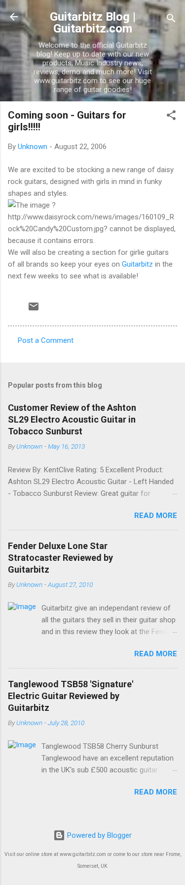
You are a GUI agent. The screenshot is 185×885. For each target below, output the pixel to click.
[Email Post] (33, 309)
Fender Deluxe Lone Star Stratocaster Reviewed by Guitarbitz (60, 558)
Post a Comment (46, 340)
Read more (155, 515)
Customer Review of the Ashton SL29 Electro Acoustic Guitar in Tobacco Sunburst (72, 419)
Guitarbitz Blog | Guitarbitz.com (93, 22)
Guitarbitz (137, 264)
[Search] (171, 20)
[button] (171, 116)
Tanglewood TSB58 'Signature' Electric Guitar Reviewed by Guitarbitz (70, 696)
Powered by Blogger (98, 835)
